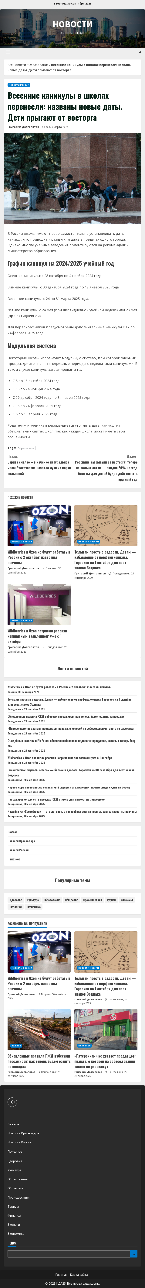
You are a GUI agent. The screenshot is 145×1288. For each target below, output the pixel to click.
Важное (12, 832)
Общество (71, 900)
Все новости (17, 65)
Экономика (33, 907)
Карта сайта (79, 1275)
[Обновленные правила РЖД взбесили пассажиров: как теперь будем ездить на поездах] (39, 1029)
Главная (61, 1275)
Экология (15, 907)
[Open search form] (140, 52)
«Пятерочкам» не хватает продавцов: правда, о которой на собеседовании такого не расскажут (71, 728)
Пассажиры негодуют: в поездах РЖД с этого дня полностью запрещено (56, 799)
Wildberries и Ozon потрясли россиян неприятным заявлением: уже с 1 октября (37, 636)
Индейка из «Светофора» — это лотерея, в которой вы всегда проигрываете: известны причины (72, 811)
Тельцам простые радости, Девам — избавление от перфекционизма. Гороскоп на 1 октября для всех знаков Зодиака (105, 559)
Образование (39, 65)
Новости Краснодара (21, 841)
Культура (33, 900)
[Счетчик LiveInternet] (11, 1114)
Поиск (12, 1243)
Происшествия (92, 900)
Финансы (127, 900)
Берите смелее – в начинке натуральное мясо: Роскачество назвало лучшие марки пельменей (39, 465)
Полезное (14, 859)
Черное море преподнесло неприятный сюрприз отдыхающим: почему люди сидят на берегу (69, 787)
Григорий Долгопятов (23, 127)
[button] (8, 52)
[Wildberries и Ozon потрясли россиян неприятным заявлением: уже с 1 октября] (39, 604)
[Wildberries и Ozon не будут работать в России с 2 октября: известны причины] (39, 525)
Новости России (19, 84)
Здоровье (15, 900)
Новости (72, 24)
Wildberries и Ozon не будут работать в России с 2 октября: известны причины (39, 557)
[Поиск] (133, 1253)
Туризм (111, 900)
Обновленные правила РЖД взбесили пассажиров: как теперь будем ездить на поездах (66, 716)
